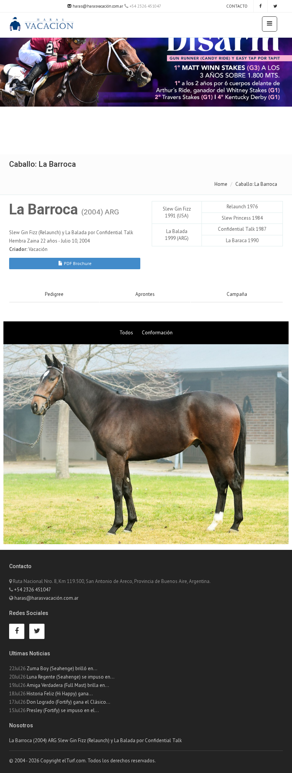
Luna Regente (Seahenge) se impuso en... (70, 677)
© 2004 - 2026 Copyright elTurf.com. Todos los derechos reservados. (82, 760)
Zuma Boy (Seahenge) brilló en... (62, 668)
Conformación (157, 332)
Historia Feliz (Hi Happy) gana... (60, 693)
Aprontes (145, 294)
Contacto (236, 6)
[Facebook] (260, 6)
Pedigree (54, 294)
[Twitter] (275, 6)
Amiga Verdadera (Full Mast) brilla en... (68, 685)
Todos (126, 332)
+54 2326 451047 (32, 589)
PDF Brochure (77, 263)
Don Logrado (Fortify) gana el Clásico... (68, 702)
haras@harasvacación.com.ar (97, 6)
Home (220, 184)
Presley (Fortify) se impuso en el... (63, 710)
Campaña (237, 294)
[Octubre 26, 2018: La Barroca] (146, 444)
